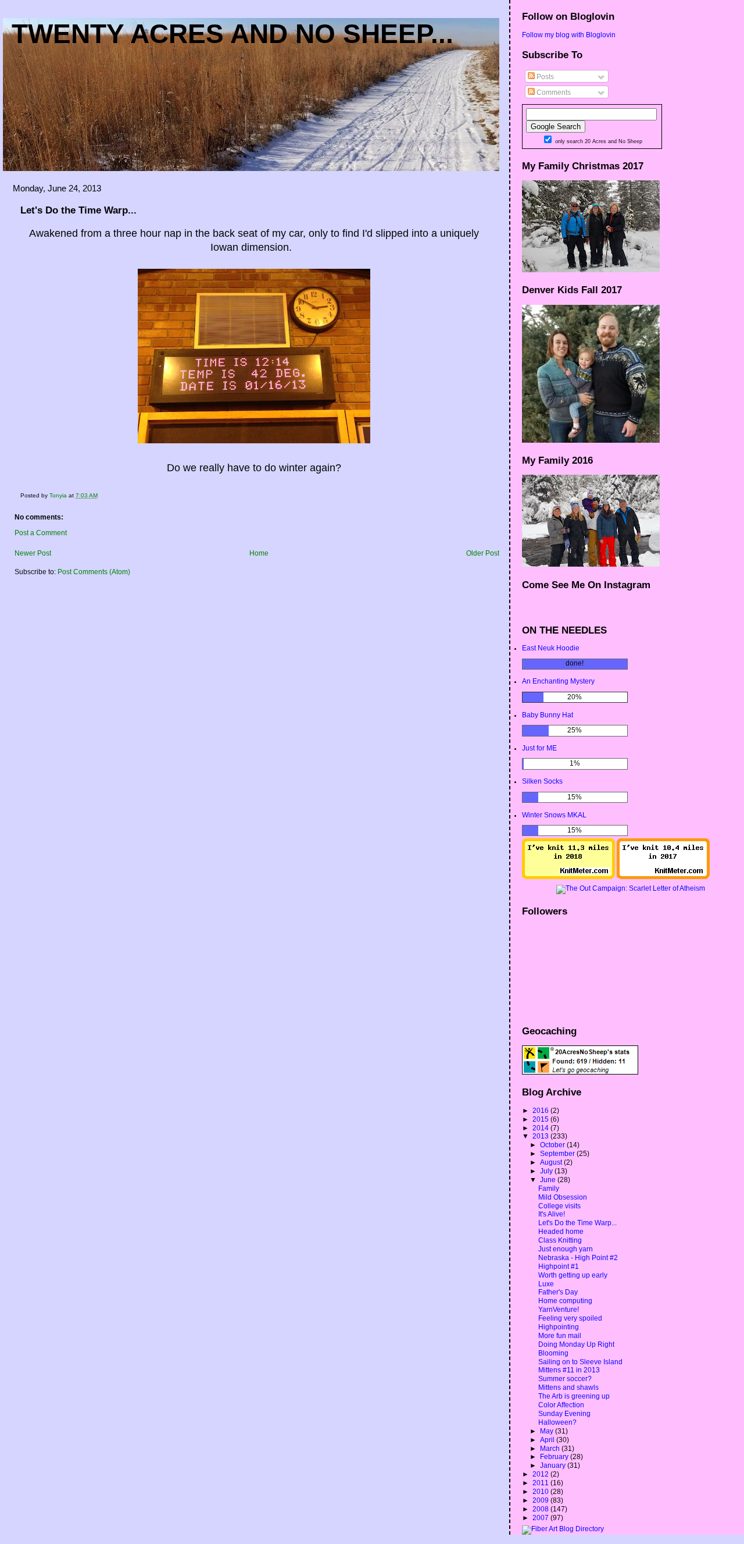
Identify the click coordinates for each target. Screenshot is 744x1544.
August (552, 1162)
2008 (541, 1509)
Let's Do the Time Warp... (577, 1222)
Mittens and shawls (568, 1387)
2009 (541, 1500)
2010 (541, 1491)
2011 (541, 1482)
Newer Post (33, 553)
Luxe (546, 1283)
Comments (553, 92)
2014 (541, 1128)
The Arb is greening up (574, 1396)
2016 (541, 1110)
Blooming (553, 1353)
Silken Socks (542, 781)
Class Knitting (560, 1240)
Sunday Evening (564, 1413)
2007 (541, 1517)
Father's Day (558, 1292)
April (548, 1439)
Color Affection (561, 1404)
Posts (544, 76)
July (547, 1171)
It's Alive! (551, 1214)
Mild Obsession (562, 1197)
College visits (559, 1206)
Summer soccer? (565, 1378)
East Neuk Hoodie (551, 648)
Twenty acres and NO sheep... (232, 34)
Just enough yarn (565, 1249)
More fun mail (559, 1335)
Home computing (565, 1300)
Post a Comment (41, 532)
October (553, 1144)
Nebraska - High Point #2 (578, 1257)
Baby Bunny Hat (547, 714)
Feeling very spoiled (570, 1318)
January (553, 1465)
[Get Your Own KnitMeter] (568, 876)
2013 (541, 1136)
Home (259, 553)
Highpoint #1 (558, 1266)
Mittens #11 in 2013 (569, 1370)
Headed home (561, 1231)
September (558, 1153)
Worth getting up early (572, 1275)
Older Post (482, 553)
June (548, 1179)
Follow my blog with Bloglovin (569, 34)
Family (548, 1188)
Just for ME (539, 748)
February (555, 1456)
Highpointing (558, 1327)
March (550, 1448)
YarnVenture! (558, 1309)
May (547, 1431)
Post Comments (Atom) (94, 571)
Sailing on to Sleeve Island (580, 1361)
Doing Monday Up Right (576, 1344)
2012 (541, 1474)
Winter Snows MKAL (554, 815)
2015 (541, 1119)
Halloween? (557, 1422)
